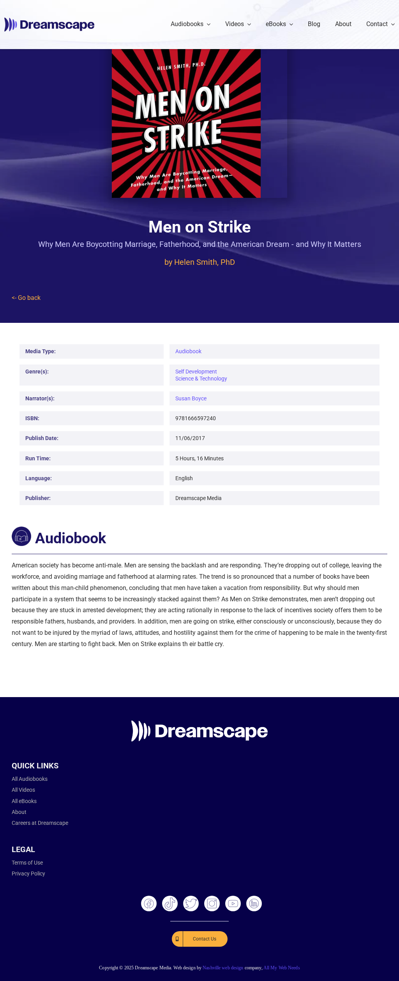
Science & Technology (201, 378)
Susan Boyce (191, 398)
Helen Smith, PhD (204, 262)
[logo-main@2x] (49, 20)
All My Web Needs (281, 967)
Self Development (196, 371)
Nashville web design (223, 967)
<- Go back (26, 297)
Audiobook (188, 351)
